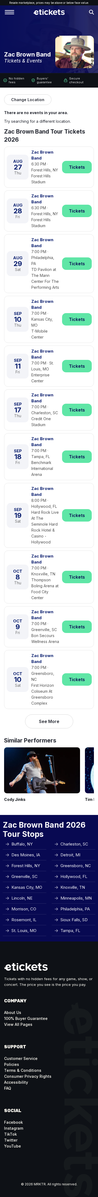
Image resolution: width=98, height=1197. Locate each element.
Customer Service (21, 1058)
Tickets (77, 167)
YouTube (12, 1146)
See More (49, 721)
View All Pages (18, 1024)
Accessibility (16, 1082)
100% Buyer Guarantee (26, 1018)
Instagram (13, 1128)
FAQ (7, 1088)
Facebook (13, 1122)
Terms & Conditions (22, 1070)
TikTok (10, 1134)
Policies (11, 1064)
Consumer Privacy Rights (27, 1076)
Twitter (10, 1140)
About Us (12, 1012)
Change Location (27, 99)
